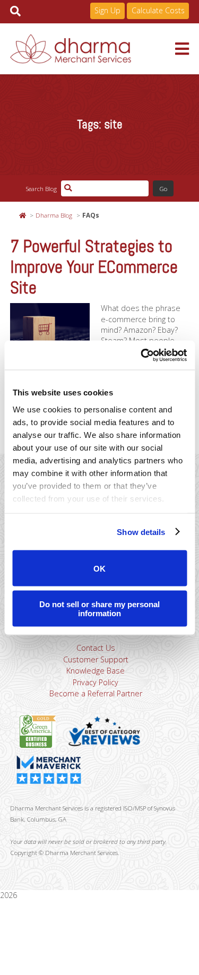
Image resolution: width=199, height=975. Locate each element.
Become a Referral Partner (95, 693)
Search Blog (41, 188)
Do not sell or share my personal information (99, 608)
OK (99, 568)
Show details (141, 531)
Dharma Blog (54, 215)
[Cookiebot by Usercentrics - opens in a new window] (142, 355)
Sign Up (107, 10)
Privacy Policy (95, 682)
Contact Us (95, 648)
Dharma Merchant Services (93, 49)
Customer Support (95, 659)
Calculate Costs (158, 10)
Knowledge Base (95, 671)
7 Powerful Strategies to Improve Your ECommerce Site (94, 267)
